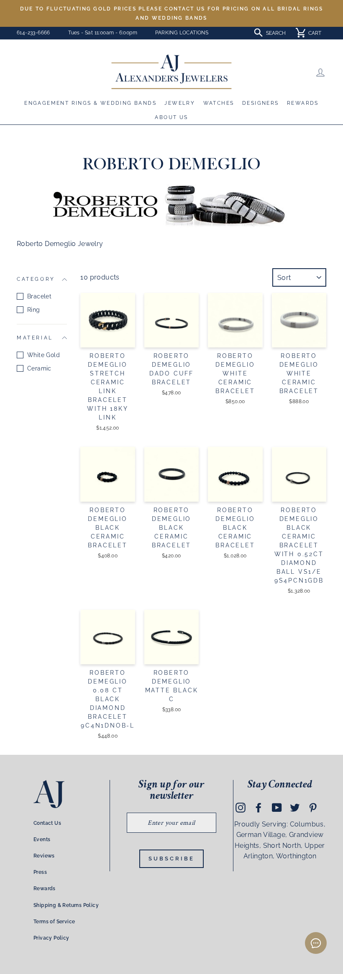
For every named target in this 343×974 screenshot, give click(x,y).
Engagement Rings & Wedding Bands (90, 103)
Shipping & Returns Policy (66, 905)
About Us (171, 117)
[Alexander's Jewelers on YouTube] (277, 807)
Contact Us (47, 823)
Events (41, 839)
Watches (218, 103)
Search (276, 33)
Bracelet (39, 296)
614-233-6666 (33, 33)
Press (40, 872)
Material (35, 338)
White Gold (43, 355)
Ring (33, 309)
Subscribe (171, 858)
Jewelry (179, 103)
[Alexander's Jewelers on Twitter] (295, 807)
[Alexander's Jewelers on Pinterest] (313, 807)
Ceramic (39, 368)
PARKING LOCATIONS (181, 33)
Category (36, 279)
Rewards (303, 103)
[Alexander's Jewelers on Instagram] (240, 807)
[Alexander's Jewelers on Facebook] (258, 807)
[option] (171, 13)
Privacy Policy (51, 938)
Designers (260, 103)
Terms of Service (54, 922)
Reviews (44, 856)
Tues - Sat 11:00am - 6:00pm (102, 33)
